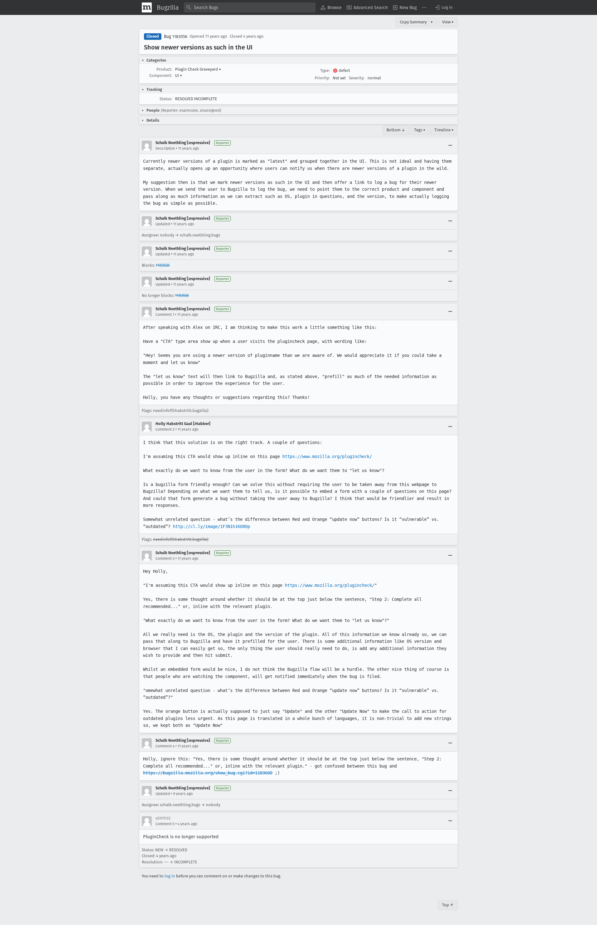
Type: (325, 70)
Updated (162, 224)
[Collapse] (450, 146)
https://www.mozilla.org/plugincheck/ (327, 456)
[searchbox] (250, 7)
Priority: (322, 78)
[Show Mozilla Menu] (147, 7)
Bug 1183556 (175, 36)
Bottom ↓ (395, 130)
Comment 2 (164, 429)
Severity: (356, 78)
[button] (443, 7)
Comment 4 (164, 746)
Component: (160, 75)
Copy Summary (413, 22)
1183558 (162, 265)
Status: (166, 98)
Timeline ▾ (444, 130)
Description (165, 148)
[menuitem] (331, 7)
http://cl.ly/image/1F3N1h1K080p (211, 526)
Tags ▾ (419, 130)
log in (169, 876)
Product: (164, 69)
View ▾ (448, 22)
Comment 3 (164, 558)
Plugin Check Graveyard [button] (198, 69)
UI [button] (178, 75)
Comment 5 (164, 824)
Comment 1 (164, 314)
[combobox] (250, 7)
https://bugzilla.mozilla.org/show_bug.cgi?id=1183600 (207, 772)
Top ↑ (448, 905)
